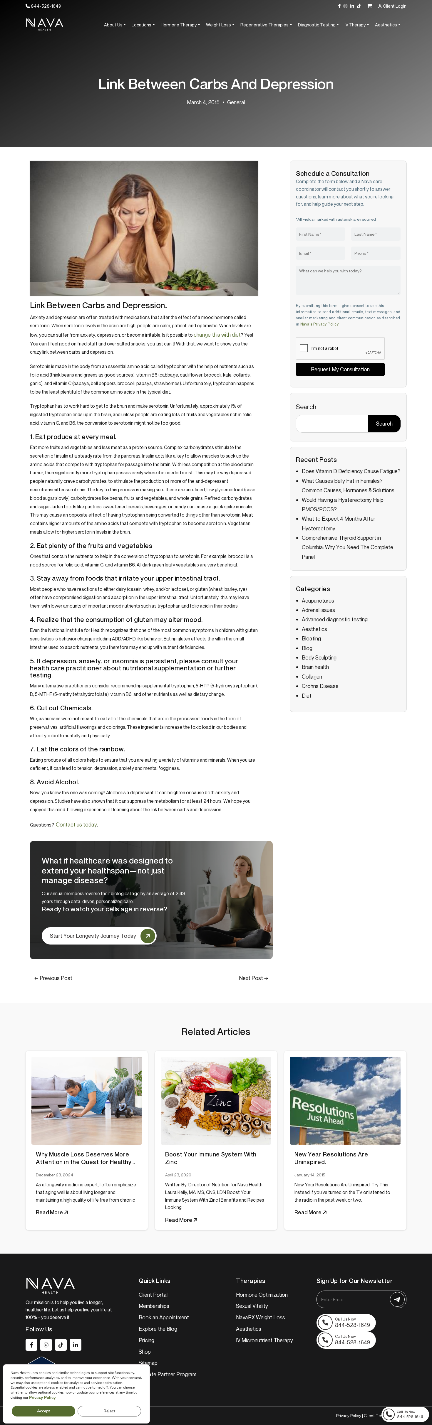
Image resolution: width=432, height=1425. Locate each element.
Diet (307, 695)
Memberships (154, 1306)
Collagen (312, 676)
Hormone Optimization (262, 1294)
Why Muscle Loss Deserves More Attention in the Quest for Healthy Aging (83, 1158)
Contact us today (76, 824)
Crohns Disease (320, 686)
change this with (217, 334)
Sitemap (148, 1363)
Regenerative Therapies (264, 24)
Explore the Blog (158, 1328)
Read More (50, 1212)
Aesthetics (386, 24)
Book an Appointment (164, 1317)
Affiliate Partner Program (167, 1374)
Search (306, 407)
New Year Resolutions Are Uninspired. (331, 1158)
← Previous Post (53, 978)
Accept (43, 1411)
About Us (113, 24)
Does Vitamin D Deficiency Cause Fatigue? (351, 471)
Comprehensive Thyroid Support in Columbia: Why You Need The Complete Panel (347, 547)
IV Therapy (355, 24)
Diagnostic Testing (317, 24)
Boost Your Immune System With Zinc (211, 1158)
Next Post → (253, 978)
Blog (307, 648)
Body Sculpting (319, 657)
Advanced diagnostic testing (335, 619)
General (236, 102)
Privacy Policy (348, 1415)
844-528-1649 (45, 6)
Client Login (394, 6)
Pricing (146, 1340)
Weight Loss (218, 24)
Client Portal (153, 1294)
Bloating (311, 638)
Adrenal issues (318, 610)
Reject (109, 1411)
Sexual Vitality (252, 1306)
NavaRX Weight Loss (260, 1317)
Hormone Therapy (179, 24)
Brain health (315, 667)
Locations (141, 24)
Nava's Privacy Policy (319, 324)
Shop (145, 1351)
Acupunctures (318, 600)
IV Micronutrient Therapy (264, 1340)
